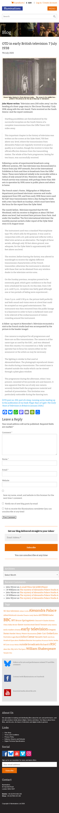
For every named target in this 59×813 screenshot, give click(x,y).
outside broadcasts (29, 644)
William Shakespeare (41, 649)
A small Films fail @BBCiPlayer (34, 587)
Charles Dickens (49, 621)
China (5, 625)
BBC (7, 619)
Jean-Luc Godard (45, 633)
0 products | (23, 3)
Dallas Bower (12, 625)
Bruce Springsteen (25, 620)
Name (5, 459)
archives (44, 615)
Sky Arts (14, 649)
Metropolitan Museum (40, 640)
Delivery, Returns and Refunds (15, 739)
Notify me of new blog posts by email (21, 504)
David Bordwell (29, 625)
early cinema (52, 625)
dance (20, 624)
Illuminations (32, 634)
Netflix (56, 640)
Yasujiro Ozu (7, 653)
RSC (53, 644)
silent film (6, 649)
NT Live (6, 645)
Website (5, 480)
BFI (13, 620)
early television (34, 629)
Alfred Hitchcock (10, 615)
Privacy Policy (9, 737)
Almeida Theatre (23, 615)
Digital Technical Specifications (15, 741)
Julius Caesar (28, 636)
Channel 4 (39, 621)
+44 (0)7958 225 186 (14, 796)
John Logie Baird (13, 637)
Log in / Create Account (46, 3)
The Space (22, 649)
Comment (7, 432)
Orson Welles (14, 645)
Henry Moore (21, 634)
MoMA (50, 640)
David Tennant (41, 625)
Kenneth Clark (41, 637)
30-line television (11, 611)
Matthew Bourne (25, 640)
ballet (51, 615)
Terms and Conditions (12, 735)
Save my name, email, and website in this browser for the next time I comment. (28, 496)
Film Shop (8, 732)
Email (5, 470)
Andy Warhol (34, 615)
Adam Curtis (24, 611)
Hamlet (12, 634)
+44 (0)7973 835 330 (15, 794)
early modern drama (12, 630)
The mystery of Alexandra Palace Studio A (39, 590)
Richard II (45, 644)
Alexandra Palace (43, 610)
